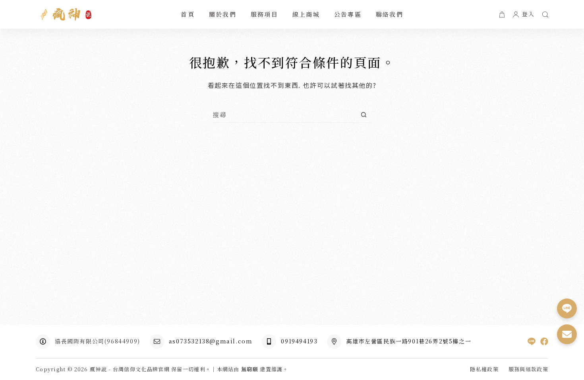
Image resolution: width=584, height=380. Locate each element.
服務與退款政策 (528, 369)
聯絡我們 (389, 14)
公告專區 (348, 14)
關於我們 (222, 14)
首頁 (188, 14)
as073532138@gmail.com (211, 341)
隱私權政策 (484, 369)
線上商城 (306, 14)
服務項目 (264, 14)
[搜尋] (545, 14)
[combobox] (284, 114)
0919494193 (299, 341)
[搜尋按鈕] (363, 114)
